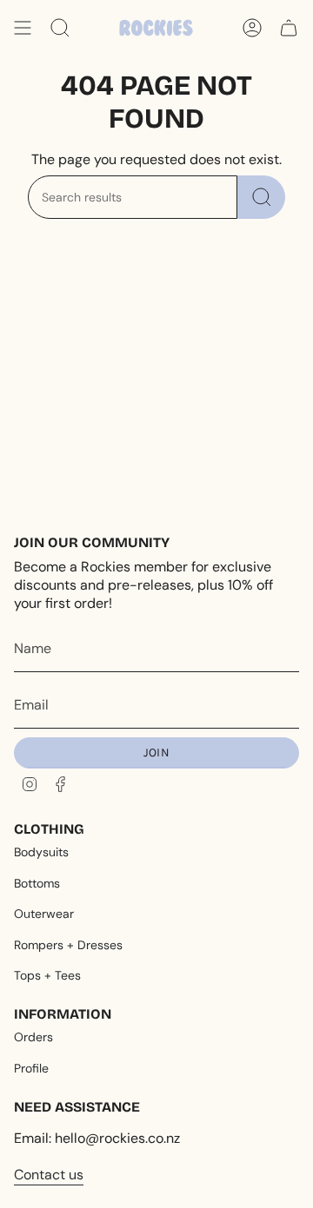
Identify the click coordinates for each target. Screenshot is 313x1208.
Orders (33, 1037)
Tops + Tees (47, 975)
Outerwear (44, 913)
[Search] (261, 197)
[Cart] (288, 28)
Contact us (48, 1174)
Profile (31, 1068)
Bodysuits (41, 852)
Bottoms (37, 883)
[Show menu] (22, 28)
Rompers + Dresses (68, 945)
